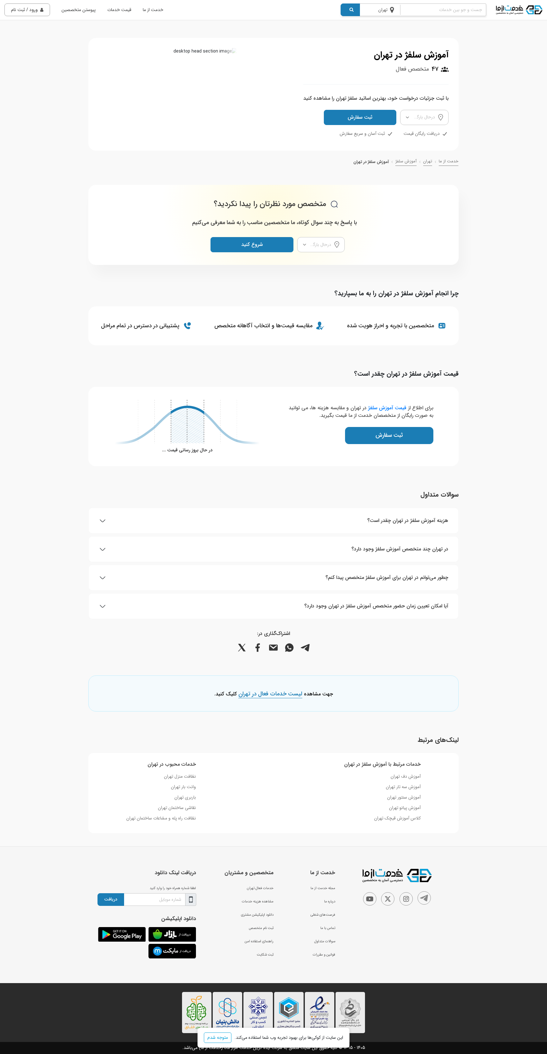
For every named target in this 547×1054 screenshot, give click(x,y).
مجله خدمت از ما (323, 888)
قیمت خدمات (119, 9)
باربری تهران (185, 797)
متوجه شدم (217, 1037)
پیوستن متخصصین (78, 9)
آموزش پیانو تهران (405, 807)
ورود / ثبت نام (24, 9)
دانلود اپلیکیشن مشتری (257, 915)
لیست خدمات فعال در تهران (270, 694)
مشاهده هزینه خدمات (258, 901)
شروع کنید (252, 244)
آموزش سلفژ (406, 161)
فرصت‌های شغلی (323, 915)
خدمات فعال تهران (260, 888)
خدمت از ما (153, 9)
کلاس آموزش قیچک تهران (397, 818)
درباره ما (329, 901)
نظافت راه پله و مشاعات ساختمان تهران (161, 818)
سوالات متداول (324, 941)
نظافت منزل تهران (180, 776)
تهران (427, 161)
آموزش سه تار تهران (403, 786)
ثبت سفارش (360, 117)
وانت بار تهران (183, 786)
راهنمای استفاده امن (259, 941)
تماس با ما (327, 928)
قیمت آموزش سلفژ (387, 408)
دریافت (110, 899)
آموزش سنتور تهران (404, 797)
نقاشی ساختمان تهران (177, 807)
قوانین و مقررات (324, 954)
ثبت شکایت (265, 954)
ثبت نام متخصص (261, 928)
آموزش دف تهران (406, 776)
